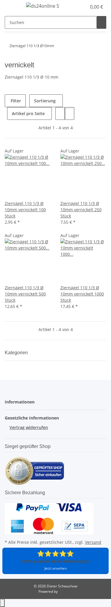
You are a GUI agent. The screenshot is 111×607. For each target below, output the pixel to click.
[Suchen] (101, 22)
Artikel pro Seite (28, 113)
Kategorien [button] (17, 352)
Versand (93, 542)
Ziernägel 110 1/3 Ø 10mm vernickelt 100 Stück (25, 210)
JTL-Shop (66, 591)
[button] (75, 7)
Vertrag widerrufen (28, 427)
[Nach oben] (2, 603)
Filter (15, 101)
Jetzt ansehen (55, 568)
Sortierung (45, 101)
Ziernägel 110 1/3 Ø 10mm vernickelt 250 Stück (81, 210)
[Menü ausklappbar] (12, 7)
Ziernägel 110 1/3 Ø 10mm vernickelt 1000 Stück (82, 294)
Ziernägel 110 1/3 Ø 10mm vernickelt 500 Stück (25, 294)
